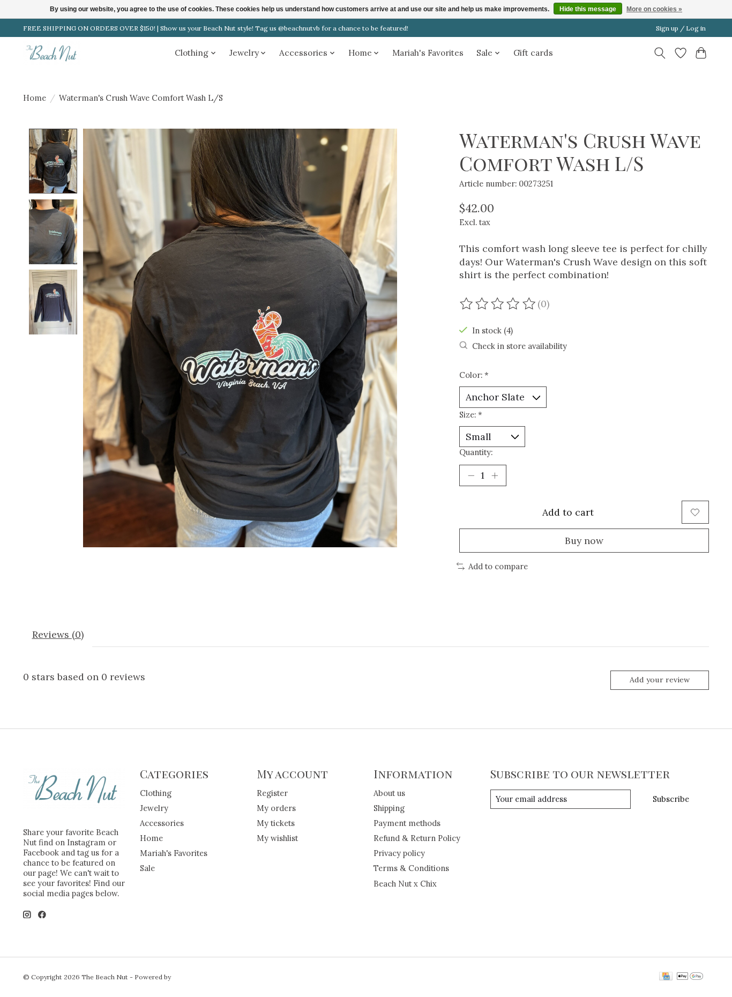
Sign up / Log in (681, 28)
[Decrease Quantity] (471, 475)
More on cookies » (654, 9)
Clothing (155, 793)
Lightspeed (190, 977)
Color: (474, 375)
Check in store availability (519, 346)
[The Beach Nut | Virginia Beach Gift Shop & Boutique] (52, 53)
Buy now (584, 540)
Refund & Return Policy (417, 838)
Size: (470, 415)
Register (272, 793)
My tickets (276, 823)
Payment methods (407, 823)
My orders (276, 808)
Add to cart (568, 512)
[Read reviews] (498, 304)
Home (34, 98)
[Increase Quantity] (494, 475)
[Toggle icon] (660, 53)
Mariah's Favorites (428, 53)
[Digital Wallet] (690, 977)
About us (389, 793)
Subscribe (671, 799)
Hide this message (587, 9)
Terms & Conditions (411, 868)
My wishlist (277, 838)
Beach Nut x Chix (405, 884)
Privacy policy (399, 853)
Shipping (389, 808)
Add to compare (498, 566)
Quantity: (475, 452)
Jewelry (154, 808)
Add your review (660, 679)
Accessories (162, 823)
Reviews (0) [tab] (58, 634)
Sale (147, 868)
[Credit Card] (666, 977)
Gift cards (533, 53)
